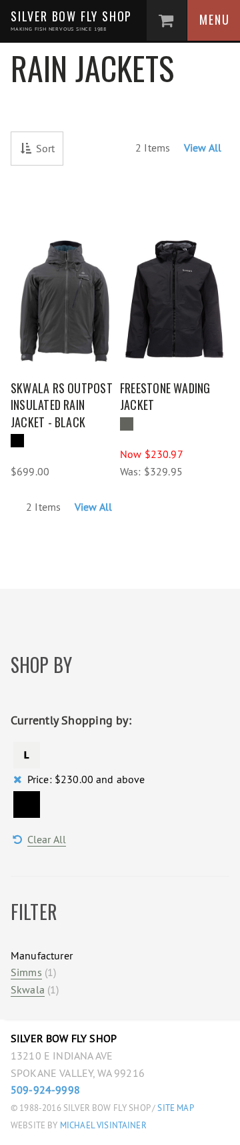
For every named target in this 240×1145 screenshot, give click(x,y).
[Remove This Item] (26, 755)
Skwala (28, 989)
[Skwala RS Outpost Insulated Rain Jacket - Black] (65, 293)
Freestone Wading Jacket (165, 396)
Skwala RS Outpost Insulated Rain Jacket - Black (62, 405)
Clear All (46, 839)
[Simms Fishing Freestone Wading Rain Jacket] (174, 293)
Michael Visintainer (102, 1125)
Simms (26, 972)
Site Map (175, 1108)
